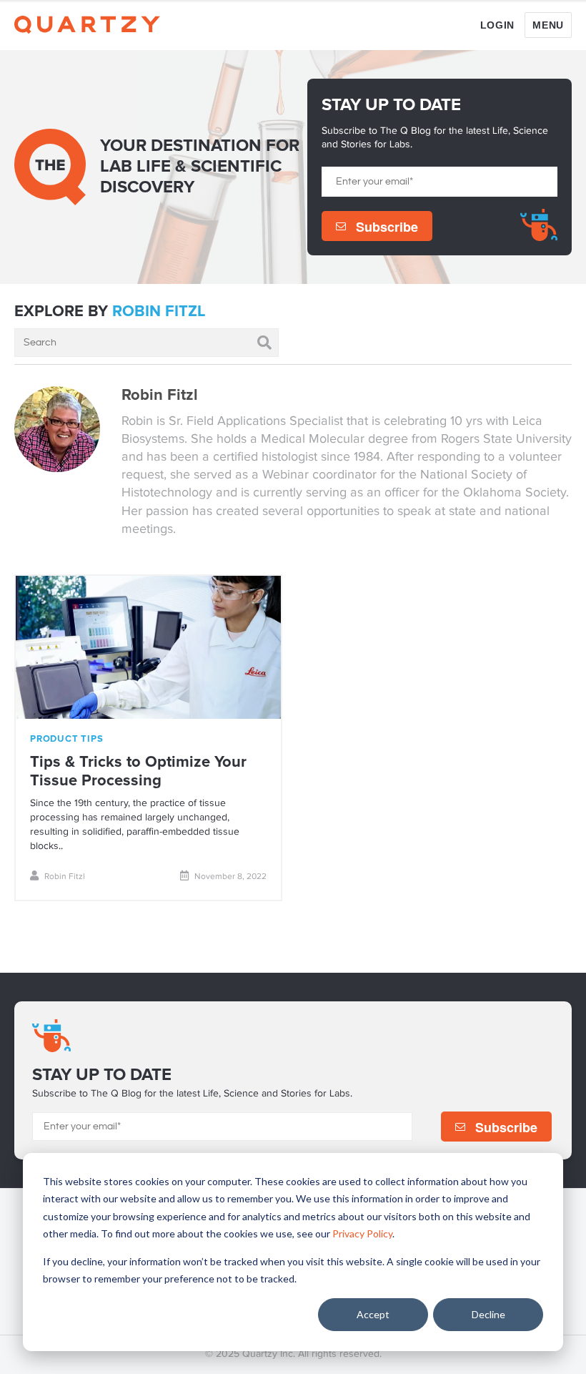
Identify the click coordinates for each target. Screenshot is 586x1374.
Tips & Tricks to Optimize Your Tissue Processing (138, 771)
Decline (488, 1314)
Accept (373, 1314)
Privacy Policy (362, 1233)
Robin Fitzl (64, 877)
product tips (66, 739)
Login (497, 25)
